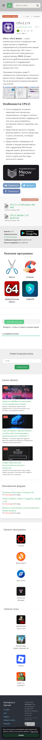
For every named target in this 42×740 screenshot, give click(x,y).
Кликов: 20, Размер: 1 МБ (12, 220)
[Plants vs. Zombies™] (21, 673)
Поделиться (13, 185)
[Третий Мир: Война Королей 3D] (21, 636)
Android (7, 237)
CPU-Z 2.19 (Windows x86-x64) (22, 206)
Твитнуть (30, 185)
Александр (8, 495)
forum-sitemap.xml (30, 719)
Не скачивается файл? (30, 200)
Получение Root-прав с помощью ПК (18, 492)
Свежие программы (15, 529)
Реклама (7, 723)
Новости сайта (9, 720)
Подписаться (21, 367)
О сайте (7, 709)
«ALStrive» (28, 704)
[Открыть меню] (4, 5)
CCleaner (30, 277)
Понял (21, 735)
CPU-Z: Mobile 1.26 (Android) (19, 216)
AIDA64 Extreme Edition (12, 300)
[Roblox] (21, 656)
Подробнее (34, 731)
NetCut (12, 277)
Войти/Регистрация (14, 322)
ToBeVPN (30, 299)
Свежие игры (11, 609)
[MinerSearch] (21, 553)
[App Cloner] (21, 571)
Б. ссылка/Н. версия (10, 16)
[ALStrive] (9, 5)
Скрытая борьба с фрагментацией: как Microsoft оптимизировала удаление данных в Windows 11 (17, 433)
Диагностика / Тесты (25, 27)
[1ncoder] (21, 536)
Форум (6, 716)
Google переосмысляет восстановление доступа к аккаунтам (13, 465)
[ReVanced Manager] (21, 588)
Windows (13, 237)
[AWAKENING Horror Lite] (21, 616)
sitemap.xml (28, 718)
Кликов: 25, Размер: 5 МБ (12, 210)
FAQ (5, 713)
